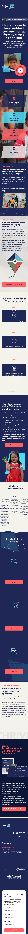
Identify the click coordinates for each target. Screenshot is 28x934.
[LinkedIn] (19, 836)
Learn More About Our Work (14, 284)
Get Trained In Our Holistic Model (14, 809)
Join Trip (14, 672)
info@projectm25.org (8, 847)
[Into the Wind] (14, 494)
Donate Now (14, 445)
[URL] (20, 832)
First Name (7, 907)
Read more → (4, 527)
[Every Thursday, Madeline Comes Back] (4, 495)
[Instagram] (17, 832)
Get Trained (14, 628)
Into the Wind (14, 496)
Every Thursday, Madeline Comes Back (5, 501)
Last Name (7, 914)
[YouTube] (24, 832)
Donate (14, 81)
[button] (25, 491)
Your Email (7, 921)
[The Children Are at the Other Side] (23, 495)
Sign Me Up (14, 930)
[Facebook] (14, 832)
